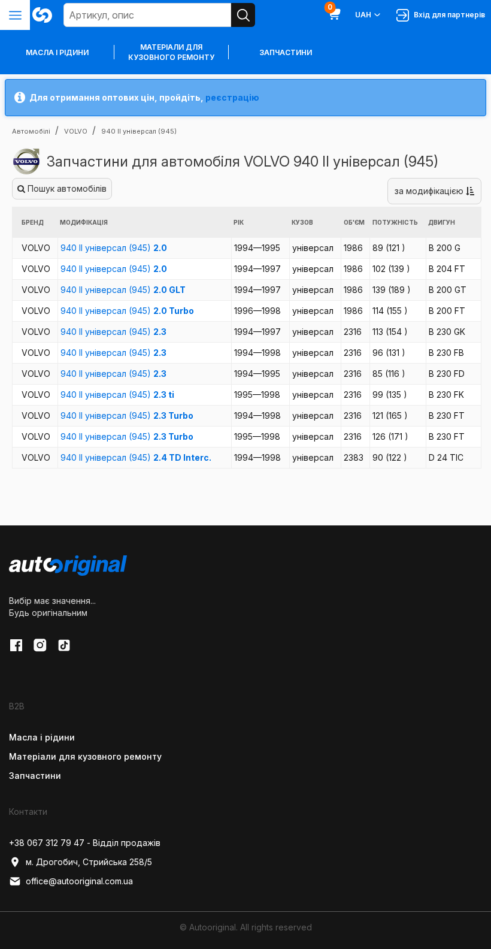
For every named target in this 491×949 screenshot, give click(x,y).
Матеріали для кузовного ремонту (171, 52)
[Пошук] (243, 15)
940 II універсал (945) (113, 248)
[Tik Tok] (64, 645)
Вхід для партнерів (447, 14)
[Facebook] (16, 645)
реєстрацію (232, 97)
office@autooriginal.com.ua (79, 881)
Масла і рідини (42, 737)
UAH (363, 14)
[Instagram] (40, 645)
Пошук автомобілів (66, 188)
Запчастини (285, 52)
